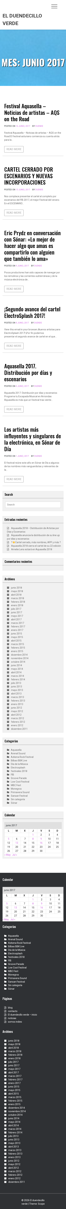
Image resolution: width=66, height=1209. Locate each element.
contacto (12, 1011)
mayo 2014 (17, 669)
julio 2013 (16, 683)
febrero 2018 (18, 601)
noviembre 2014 (19, 658)
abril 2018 (16, 594)
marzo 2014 (17, 676)
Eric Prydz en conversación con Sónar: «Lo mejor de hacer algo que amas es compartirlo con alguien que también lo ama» (32, 246)
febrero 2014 (18, 679)
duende (39, 126)
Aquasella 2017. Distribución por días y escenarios (28, 372)
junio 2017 (16, 612)
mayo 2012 (17, 711)
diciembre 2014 (19, 654)
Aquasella (16, 750)
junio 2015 (16, 633)
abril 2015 (16, 640)
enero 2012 (17, 725)
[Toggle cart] (61, 5)
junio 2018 (16, 587)
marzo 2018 (17, 598)
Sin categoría (18, 799)
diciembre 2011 (19, 729)
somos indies (15, 1021)
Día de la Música (19, 764)
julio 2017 (16, 609)
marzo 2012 (17, 718)
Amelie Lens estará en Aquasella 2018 (31, 549)
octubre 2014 (18, 661)
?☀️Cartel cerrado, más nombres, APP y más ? (36, 542)
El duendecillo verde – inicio (22, 1014)
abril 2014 (16, 672)
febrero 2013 (18, 700)
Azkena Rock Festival (22, 757)
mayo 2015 (17, 637)
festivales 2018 (19, 771)
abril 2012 (16, 714)
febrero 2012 (18, 721)
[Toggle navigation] (54, 6)
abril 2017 (16, 619)
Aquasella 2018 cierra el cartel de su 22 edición (36, 545)
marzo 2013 (17, 697)
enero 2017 (17, 630)
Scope (41, 1203)
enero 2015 (17, 651)
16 (41, 843)
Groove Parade (19, 778)
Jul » (14, 854)
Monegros (16, 788)
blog (10, 1007)
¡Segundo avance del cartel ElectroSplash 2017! (32, 312)
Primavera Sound (20, 792)
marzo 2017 (17, 623)
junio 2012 (16, 707)
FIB (12, 774)
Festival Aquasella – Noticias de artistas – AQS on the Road (31, 112)
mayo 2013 (17, 690)
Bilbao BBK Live (19, 760)
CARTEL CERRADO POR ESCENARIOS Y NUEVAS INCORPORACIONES (28, 175)
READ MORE (13, 149)
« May (7, 854)
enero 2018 (17, 605)
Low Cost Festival (20, 781)
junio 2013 (16, 686)
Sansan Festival (19, 795)
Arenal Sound (18, 753)
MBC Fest (16, 785)
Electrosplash (18, 767)
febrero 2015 (18, 647)
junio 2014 (16, 665)
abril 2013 (16, 693)
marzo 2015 (17, 644)
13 (16, 843)
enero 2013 (17, 704)
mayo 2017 (17, 616)
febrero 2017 (18, 626)
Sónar (14, 803)
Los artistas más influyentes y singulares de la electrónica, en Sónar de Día (32, 439)
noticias (12, 1018)
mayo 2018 (17, 591)
